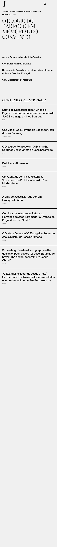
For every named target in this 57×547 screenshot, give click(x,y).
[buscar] (45, 4)
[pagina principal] (4, 4)
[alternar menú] (52, 4)
